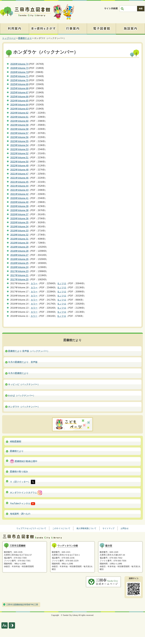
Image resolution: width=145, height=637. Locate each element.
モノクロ (61, 283)
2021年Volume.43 (19, 190)
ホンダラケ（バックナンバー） (24, 406)
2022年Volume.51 (19, 157)
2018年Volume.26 (19, 259)
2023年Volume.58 (19, 129)
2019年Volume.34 (19, 226)
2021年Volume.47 (19, 174)
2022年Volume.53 (19, 149)
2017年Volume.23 (19, 271)
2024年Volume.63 (19, 109)
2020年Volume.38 (19, 210)
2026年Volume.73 (19, 68)
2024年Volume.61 (19, 117)
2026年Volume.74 (19, 64)
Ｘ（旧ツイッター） (20, 482)
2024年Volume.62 (19, 113)
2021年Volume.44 (19, 186)
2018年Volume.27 (19, 255)
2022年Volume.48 (19, 169)
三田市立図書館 (25, 12)
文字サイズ (4, 625)
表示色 (12, 625)
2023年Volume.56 (19, 137)
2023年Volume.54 (19, 145)
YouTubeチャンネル (20, 503)
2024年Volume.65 (19, 100)
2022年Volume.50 (19, 161)
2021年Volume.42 (19, 194)
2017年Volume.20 (19, 279)
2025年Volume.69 (19, 84)
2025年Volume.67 (19, 92)
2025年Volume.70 (19, 80)
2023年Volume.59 (19, 125)
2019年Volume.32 (19, 235)
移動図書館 (15, 441)
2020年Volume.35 (19, 222)
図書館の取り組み (19, 471)
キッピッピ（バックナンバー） (24, 384)
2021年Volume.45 (19, 182)
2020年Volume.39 (19, 206)
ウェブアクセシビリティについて (31, 528)
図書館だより (25, 38)
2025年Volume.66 (19, 96)
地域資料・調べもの (20, 514)
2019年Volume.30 (19, 243)
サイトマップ (108, 528)
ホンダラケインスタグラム (24, 492)
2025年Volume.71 (19, 76)
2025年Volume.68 (19, 88)
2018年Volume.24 (19, 267)
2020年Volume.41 (19, 198)
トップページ (9, 38)
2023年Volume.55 (19, 141)
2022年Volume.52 (19, 153)
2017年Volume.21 (19, 275)
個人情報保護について (86, 528)
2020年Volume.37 (19, 214)
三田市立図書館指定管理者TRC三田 (22, 604)
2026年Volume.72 (19, 72)
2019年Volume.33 (19, 230)
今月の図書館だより (18, 373)
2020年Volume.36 (19, 218)
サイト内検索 (111, 8)
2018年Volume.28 (19, 251)
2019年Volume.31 (19, 239)
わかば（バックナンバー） (21, 395)
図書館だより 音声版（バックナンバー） (28, 351)
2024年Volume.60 (19, 121)
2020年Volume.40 (19, 202)
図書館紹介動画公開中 (25, 461)
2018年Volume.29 (19, 247)
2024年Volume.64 (19, 104)
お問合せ (125, 528)
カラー (34, 283)
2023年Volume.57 (19, 133)
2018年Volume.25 (19, 263)
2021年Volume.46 (19, 178)
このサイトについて (61, 528)
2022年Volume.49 (19, 165)
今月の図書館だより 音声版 (23, 362)
